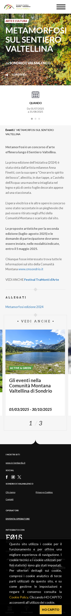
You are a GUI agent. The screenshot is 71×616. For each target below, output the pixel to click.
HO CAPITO (50, 609)
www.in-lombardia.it (15, 462)
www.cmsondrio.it (30, 269)
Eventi (9, 129)
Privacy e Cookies (44, 492)
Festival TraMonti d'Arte (41, 279)
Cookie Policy (18, 597)
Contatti (9, 499)
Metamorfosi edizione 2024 (24, 307)
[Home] (19, 7)
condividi (19, 74)
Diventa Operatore (18, 518)
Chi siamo (10, 492)
